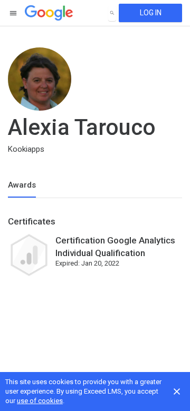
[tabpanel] (95, 250)
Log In (151, 12)
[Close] (177, 391)
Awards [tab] (22, 185)
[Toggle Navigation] (13, 13)
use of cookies (40, 401)
